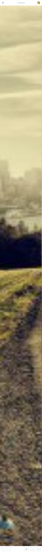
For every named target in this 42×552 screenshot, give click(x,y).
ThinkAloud (21, 3)
